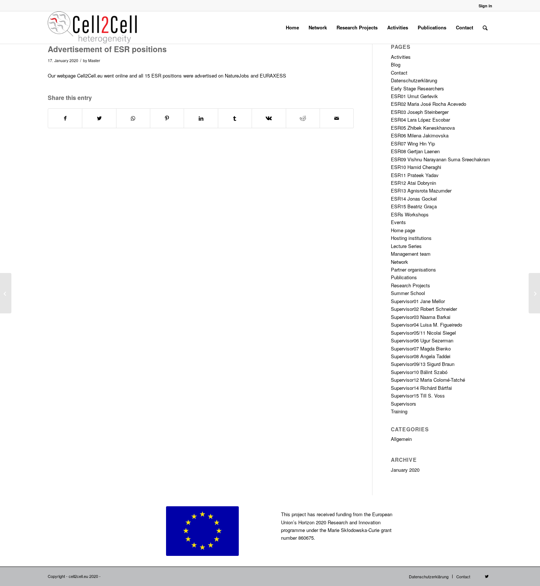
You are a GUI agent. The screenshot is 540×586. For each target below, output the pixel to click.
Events (398, 222)
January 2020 (405, 469)
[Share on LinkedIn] (200, 118)
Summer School (408, 293)
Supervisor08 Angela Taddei (420, 356)
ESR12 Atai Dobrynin (413, 182)
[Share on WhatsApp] (133, 118)
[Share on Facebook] (65, 118)
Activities (401, 56)
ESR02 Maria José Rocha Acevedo (428, 103)
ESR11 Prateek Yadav (415, 175)
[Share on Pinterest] (167, 118)
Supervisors (403, 403)
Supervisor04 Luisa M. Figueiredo (426, 324)
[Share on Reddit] (303, 118)
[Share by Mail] (336, 118)
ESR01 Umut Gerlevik (414, 96)
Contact (399, 72)
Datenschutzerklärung (414, 80)
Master (94, 60)
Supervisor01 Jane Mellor (418, 301)
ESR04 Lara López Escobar (420, 119)
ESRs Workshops (410, 214)
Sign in (485, 5)
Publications (404, 277)
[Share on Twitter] (99, 118)
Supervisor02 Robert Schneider (424, 308)
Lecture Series (406, 245)
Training (399, 411)
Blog (395, 64)
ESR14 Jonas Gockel (414, 198)
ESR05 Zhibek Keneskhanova (423, 127)
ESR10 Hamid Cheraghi (416, 166)
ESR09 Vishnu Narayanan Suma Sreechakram (440, 159)
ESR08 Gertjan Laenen (415, 151)
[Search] (485, 27)
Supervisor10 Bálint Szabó (419, 372)
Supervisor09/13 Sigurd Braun (422, 363)
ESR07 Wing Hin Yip (413, 143)
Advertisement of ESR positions (107, 48)
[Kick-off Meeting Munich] (5, 293)
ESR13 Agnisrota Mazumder (421, 190)
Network (399, 261)
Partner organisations (413, 269)
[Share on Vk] (268, 118)
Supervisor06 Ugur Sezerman (422, 340)
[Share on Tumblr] (235, 118)
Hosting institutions (411, 237)
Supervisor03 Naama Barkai (420, 316)
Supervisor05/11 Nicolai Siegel (423, 332)
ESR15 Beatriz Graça (414, 206)
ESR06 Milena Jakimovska (420, 135)
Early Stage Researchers (417, 88)
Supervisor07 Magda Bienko (421, 348)
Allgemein (401, 438)
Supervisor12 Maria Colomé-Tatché (428, 379)
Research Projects (410, 285)
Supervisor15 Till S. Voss (418, 395)
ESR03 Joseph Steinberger (420, 111)
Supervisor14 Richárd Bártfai (421, 387)
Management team (411, 253)
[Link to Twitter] (486, 576)
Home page (403, 230)
